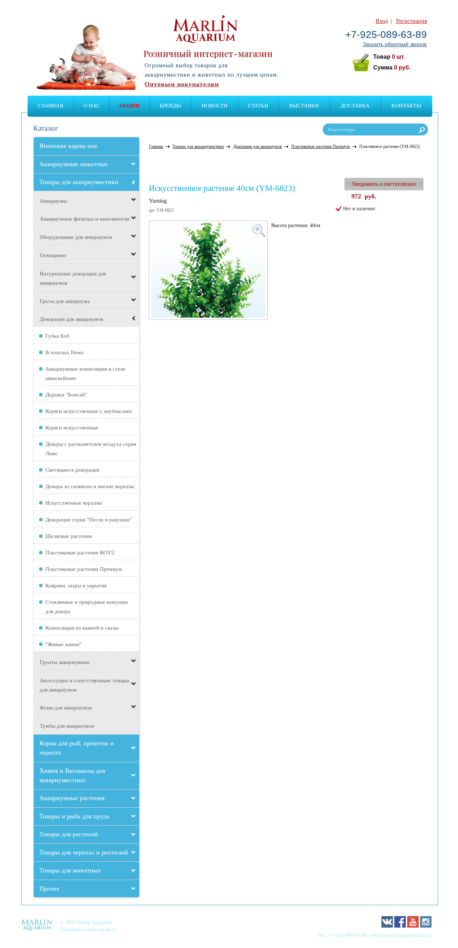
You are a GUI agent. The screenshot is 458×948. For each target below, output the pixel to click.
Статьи (258, 106)
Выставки (304, 106)
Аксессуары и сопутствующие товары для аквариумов (84, 685)
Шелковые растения (68, 536)
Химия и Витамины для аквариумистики (72, 775)
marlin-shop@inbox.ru (408, 935)
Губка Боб (57, 336)
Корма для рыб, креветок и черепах (76, 748)
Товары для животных (70, 870)
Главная (50, 106)
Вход (382, 21)
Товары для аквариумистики (78, 182)
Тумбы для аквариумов (67, 726)
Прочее (49, 888)
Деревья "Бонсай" (66, 395)
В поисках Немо (64, 352)
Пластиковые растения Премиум (83, 569)
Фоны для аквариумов (66, 708)
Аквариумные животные (73, 164)
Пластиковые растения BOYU (80, 552)
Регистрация (411, 21)
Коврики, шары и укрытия (76, 585)
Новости (214, 106)
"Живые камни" (63, 644)
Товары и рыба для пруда (74, 816)
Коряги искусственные (71, 427)
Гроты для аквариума (65, 301)
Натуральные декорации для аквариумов (73, 278)
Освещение (53, 255)
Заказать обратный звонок (395, 44)
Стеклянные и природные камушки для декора (86, 606)
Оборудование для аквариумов (76, 237)
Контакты (406, 106)
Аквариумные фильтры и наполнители (84, 219)
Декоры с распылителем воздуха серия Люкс (90, 448)
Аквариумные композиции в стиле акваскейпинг (85, 373)
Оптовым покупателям (182, 84)
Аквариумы (53, 201)
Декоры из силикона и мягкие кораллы (89, 486)
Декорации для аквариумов (71, 319)
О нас (91, 106)
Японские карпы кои (68, 145)
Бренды (170, 106)
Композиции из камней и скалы (81, 628)
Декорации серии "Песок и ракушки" (88, 520)
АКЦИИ (129, 106)
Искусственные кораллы (73, 503)
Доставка (355, 106)
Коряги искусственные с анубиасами (88, 411)
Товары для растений (68, 834)
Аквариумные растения (71, 798)
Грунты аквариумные (65, 662)
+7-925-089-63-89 (386, 34)
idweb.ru (107, 929)
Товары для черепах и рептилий (83, 852)
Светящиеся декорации (72, 470)
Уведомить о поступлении (384, 184)
